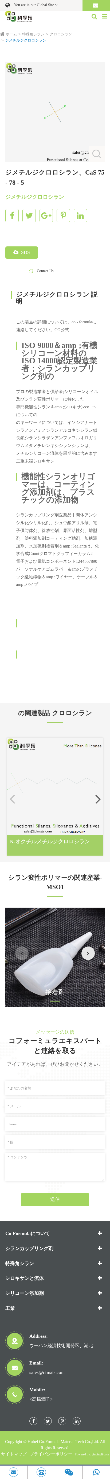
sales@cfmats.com (47, 1372)
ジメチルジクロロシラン (25, 40)
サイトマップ (14, 1454)
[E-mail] (13, 1472)
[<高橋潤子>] (41, 1472)
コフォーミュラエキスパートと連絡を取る (55, 1046)
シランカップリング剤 (29, 1248)
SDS (25, 252)
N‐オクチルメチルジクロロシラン (50, 841)
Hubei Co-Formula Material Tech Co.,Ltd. (63, 1441)
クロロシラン (61, 34)
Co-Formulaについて (27, 1233)
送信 (55, 1199)
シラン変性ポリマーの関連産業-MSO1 (55, 882)
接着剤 (55, 992)
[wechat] (68, 1472)
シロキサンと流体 (24, 1278)
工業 (10, 1308)
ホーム (11, 34)
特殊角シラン (33, 34)
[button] (98, 799)
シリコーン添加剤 (24, 1293)
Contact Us (45, 271)
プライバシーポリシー (51, 1454)
